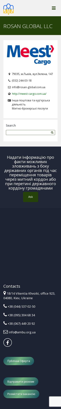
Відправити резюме (20, 381)
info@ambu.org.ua (22, 332)
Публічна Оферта (18, 361)
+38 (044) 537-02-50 (21, 306)
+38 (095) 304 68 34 (21, 315)
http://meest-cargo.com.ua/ (29, 94)
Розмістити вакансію (21, 394)
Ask (30, 197)
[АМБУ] (8, 10)
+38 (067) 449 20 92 (21, 324)
